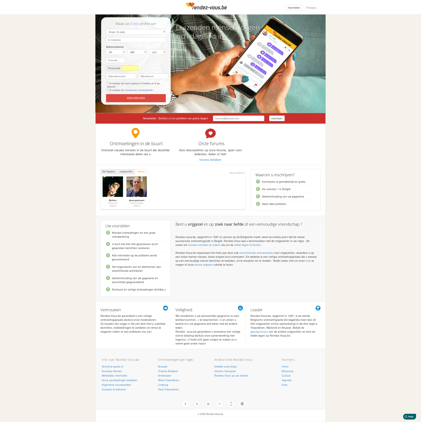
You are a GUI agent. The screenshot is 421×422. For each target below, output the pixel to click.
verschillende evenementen (256, 253)
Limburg (163, 385)
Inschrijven (136, 98)
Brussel (162, 366)
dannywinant (136, 200)
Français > (311, 7)
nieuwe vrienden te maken (204, 245)
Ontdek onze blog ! (226, 366)
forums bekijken (210, 159)
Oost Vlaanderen (168, 389)
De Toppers (109, 171)
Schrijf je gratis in (113, 366)
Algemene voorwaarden (116, 385)
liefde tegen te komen (247, 245)
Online (141, 171)
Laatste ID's (126, 171)
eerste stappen (204, 264)
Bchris (113, 200)
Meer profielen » (238, 173)
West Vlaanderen (168, 380)
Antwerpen (164, 375)
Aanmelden (294, 7)
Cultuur (286, 375)
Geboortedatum (115, 46)
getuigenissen (259, 331)
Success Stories (112, 371)
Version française (225, 371)
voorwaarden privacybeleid (138, 90)
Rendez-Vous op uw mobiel (231, 375)
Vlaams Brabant (168, 371)
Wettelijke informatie (114, 375)
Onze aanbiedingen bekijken (119, 380)
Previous (97, 187)
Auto (284, 385)
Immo (285, 366)
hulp (308, 261)
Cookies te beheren (114, 389)
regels (127, 83)
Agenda (286, 380)
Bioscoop (287, 371)
